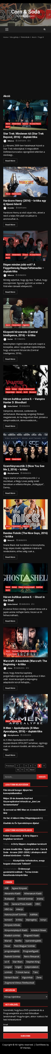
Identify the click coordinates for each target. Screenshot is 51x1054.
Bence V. (11, 540)
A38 (6, 888)
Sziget (18, 967)
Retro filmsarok (31, 956)
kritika (19, 919)
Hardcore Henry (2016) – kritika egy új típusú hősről (25, 182)
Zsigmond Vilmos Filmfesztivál (19, 982)
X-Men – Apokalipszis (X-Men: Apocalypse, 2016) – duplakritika (25, 709)
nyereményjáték (33, 940)
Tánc (35, 972)
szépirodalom (31, 967)
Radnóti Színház (12, 956)
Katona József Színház (15, 914)
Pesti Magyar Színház (24, 946)
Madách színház (12, 935)
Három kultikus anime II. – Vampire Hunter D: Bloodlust (25, 380)
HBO (37, 904)
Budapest (9, 898)
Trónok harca (22, 972)
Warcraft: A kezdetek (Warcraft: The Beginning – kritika (25, 642)
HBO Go (8, 909)
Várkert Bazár (11, 977)
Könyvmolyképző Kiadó (16, 930)
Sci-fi (8, 127)
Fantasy (15, 651)
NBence (10, 141)
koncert (8, 919)
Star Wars (17, 961)
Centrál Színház (25, 898)
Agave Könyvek (19, 888)
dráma (40, 898)
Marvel (8, 940)
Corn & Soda (25, 12)
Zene (38, 977)
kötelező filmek (38, 930)
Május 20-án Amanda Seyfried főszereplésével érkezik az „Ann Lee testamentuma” (21, 801)
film (6, 904)
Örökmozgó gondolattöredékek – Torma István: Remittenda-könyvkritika (20, 872)
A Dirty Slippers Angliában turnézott (29, 844)
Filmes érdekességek (26, 389)
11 (22, 769)
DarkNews (41, 1044)
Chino (9, 668)
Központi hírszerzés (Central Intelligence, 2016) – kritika (25, 313)
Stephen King (32, 961)
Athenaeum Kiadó (33, 893)
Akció (8, 124)
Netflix (18, 940)
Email (5, 1024)
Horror (19, 392)
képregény (31, 919)
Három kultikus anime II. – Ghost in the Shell (25, 578)
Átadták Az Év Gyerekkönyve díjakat (21, 823)
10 (18, 769)
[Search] (44, 29)
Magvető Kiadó (31, 935)
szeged (8, 967)
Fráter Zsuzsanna (12, 836)
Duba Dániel (12, 406)
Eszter (10, 339)
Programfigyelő (30, 951)
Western (33, 392)
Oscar (7, 946)
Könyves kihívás (12, 925)
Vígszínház (27, 977)
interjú (19, 909)
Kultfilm (39, 587)
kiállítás (34, 914)
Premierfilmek (35, 124)
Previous (10, 765)
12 (27, 769)
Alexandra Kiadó (12, 893)
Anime (14, 389)
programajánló (12, 951)
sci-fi (7, 961)
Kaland (25, 124)
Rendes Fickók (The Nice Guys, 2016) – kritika (25, 514)
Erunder (10, 208)
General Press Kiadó (22, 904)
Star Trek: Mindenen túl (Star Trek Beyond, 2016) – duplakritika (25, 115)
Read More (10, 160)
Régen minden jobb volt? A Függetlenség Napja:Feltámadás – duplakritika (25, 246)
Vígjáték (26, 325)
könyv (43, 919)
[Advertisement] (25, 65)
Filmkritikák (16, 124)
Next (32, 769)
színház (8, 972)
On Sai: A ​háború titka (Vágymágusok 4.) (23, 818)
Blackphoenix (13, 473)
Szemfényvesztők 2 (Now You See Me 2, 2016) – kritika (25, 447)
